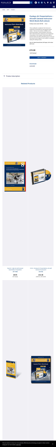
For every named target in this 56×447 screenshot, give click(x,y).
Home (3, 9)
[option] (14, 30)
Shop (8, 9)
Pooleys (13, 9)
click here (18, 444)
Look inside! (32, 66)
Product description (13, 76)
